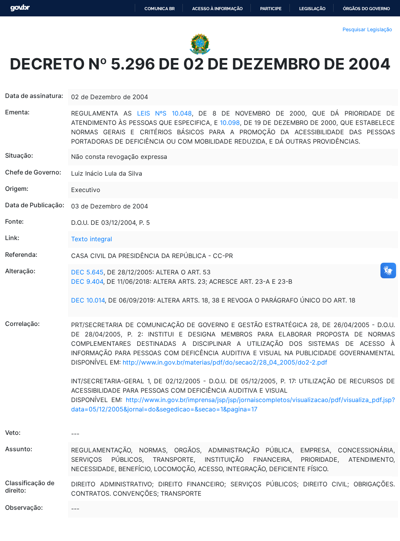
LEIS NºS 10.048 (164, 113)
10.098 (230, 122)
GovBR (20, 8)
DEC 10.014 (88, 300)
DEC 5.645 (87, 272)
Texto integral (91, 239)
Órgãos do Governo (366, 8)
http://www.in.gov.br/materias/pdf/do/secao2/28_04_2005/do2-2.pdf (225, 362)
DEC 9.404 (87, 281)
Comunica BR (160, 8)
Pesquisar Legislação (367, 29)
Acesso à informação (217, 8)
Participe (271, 8)
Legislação (312, 8)
